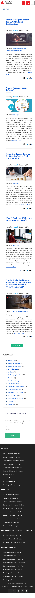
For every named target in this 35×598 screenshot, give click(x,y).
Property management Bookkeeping (13, 501)
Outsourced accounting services (12, 467)
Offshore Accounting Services (11, 457)
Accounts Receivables (14, 366)
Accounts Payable (8, 478)
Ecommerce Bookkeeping (14, 51)
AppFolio (11, 372)
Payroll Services (13, 395)
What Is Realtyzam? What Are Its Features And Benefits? (19, 219)
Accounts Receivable (9, 481)
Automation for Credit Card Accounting (14, 542)
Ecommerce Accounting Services (13, 508)
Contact (31, 586)
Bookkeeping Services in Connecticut (14, 576)
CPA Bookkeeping (13, 384)
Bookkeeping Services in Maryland (13, 580)
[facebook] (10, 591)
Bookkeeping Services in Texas (12, 555)
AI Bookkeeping (13, 369)
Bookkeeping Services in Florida (12, 569)
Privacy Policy (23, 586)
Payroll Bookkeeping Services (12, 464)
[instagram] (18, 591)
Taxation (11, 401)
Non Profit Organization (16, 392)
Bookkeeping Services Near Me (12, 552)
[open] (33, 3)
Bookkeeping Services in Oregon (12, 573)
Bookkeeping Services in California (13, 559)
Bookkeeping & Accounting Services (13, 460)
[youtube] (22, 591)
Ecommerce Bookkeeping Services (13, 505)
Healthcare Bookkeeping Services (13, 512)
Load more (17, 345)
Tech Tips (15, 115)
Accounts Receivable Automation (12, 539)
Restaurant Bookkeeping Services (13, 515)
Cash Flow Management (15, 381)
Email (6, 426)
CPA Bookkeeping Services (11, 494)
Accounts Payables (14, 363)
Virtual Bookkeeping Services (11, 453)
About (4, 586)
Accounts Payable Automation (12, 535)
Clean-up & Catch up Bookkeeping (13, 471)
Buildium (11, 378)
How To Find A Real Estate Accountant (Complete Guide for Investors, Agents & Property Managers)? (18, 283)
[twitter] (26, 591)
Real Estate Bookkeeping (20, 311)
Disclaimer (15, 586)
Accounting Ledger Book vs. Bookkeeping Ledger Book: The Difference (18, 156)
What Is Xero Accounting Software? (16, 89)
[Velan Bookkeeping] (11, 3)
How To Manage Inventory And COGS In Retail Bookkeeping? (17, 22)
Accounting (11, 360)
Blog (8, 586)
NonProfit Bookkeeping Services (12, 526)
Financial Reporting (14, 389)
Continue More (16, 141)
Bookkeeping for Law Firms (11, 522)
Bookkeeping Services (19, 49)
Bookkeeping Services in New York (13, 566)
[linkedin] (14, 591)
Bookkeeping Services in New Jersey (14, 562)
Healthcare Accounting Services (12, 519)
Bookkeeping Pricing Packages (12, 485)
